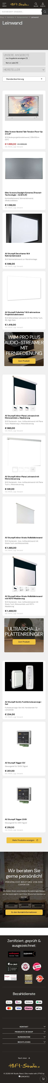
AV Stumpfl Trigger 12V (15, 763)
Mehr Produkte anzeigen (23, 840)
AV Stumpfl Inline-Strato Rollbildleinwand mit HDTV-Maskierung (23, 597)
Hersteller (12, 69)
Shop (2, 17)
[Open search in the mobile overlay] (24, 12)
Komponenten (22, 17)
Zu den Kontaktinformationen (24, 912)
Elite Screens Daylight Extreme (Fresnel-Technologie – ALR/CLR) (23, 193)
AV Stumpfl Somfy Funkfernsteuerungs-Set (23, 703)
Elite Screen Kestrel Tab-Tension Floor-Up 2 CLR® (24, 132)
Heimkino (10, 17)
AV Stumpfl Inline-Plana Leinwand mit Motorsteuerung (22, 477)
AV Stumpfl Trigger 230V (16, 819)
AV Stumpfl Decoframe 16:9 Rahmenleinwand (17, 254)
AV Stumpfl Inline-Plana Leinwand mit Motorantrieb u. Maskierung (22, 416)
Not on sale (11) (12, 63)
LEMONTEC (25, 1076)
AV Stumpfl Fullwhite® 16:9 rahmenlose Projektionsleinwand (22, 313)
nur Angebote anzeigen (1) (17, 58)
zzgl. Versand (18, 147)
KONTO (42, 6)
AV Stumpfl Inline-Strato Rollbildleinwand (23, 537)
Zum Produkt (24, 361)
